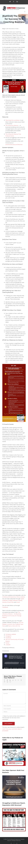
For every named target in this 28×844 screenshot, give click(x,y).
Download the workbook (12, 120)
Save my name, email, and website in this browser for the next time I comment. (13, 717)
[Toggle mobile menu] (25, 11)
